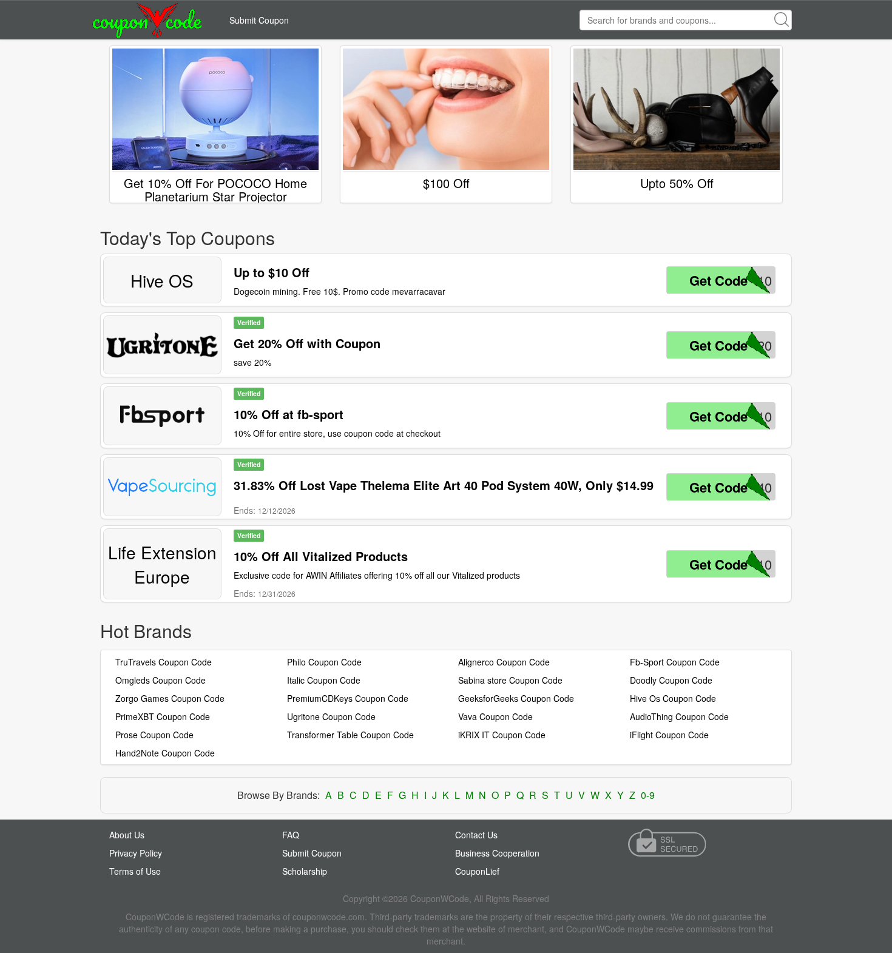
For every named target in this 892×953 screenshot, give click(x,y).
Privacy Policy (135, 853)
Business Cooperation (497, 853)
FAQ (290, 835)
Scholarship (304, 871)
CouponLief (477, 871)
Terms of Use (135, 871)
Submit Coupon (259, 20)
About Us (126, 835)
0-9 (648, 795)
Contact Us (476, 835)
